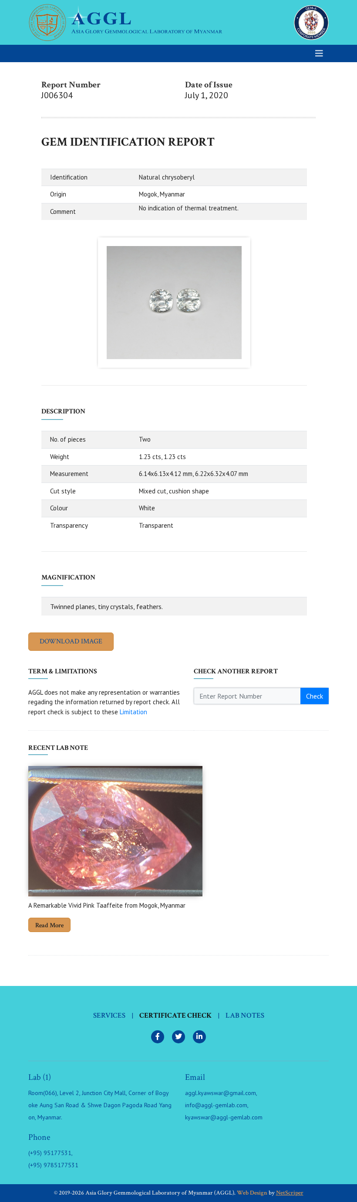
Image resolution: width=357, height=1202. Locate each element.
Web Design (252, 1193)
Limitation (133, 712)
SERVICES (109, 1015)
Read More (49, 925)
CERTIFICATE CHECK (175, 1015)
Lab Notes (245, 1015)
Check (314, 696)
